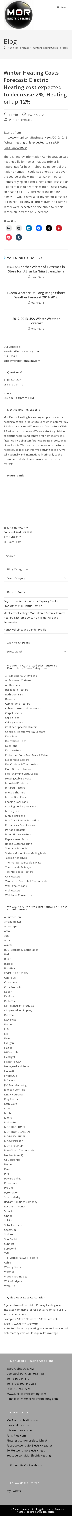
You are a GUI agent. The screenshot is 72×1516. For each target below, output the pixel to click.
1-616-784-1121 (12, 537)
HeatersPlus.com (18, 1425)
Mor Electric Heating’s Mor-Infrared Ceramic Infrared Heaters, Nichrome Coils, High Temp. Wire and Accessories (35, 617)
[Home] (5, 48)
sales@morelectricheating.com (22, 360)
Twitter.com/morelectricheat (26, 1450)
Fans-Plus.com (16, 1435)
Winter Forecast (20, 120)
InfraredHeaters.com (20, 1430)
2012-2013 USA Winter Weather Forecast (36, 321)
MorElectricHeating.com (23, 1420)
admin (13, 115)
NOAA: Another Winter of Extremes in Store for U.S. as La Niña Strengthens (36, 269)
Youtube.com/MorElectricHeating (29, 1455)
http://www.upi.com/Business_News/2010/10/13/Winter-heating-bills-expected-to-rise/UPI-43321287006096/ (36, 142)
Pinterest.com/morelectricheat (27, 1440)
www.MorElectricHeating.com (21, 351)
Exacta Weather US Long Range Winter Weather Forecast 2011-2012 (36, 295)
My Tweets (14, 1491)
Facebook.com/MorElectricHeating (29, 1445)
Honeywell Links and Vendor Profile (25, 629)
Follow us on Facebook (26, 1465)
